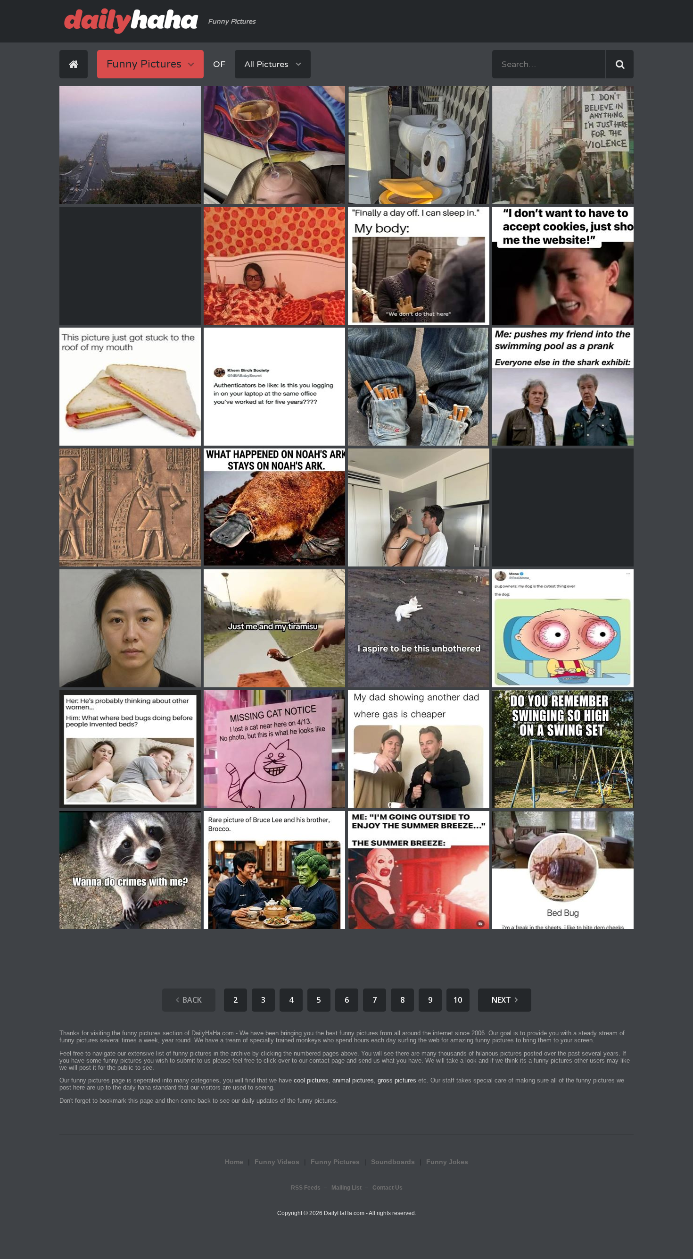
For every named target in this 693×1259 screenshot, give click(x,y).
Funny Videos (277, 1162)
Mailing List (346, 1187)
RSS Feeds (306, 1187)
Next (501, 1000)
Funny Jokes (447, 1162)
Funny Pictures (335, 1162)
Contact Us (387, 1187)
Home (234, 1162)
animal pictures (353, 1080)
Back (192, 1000)
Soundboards (393, 1162)
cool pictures (311, 1080)
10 (458, 1000)
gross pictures (397, 1080)
